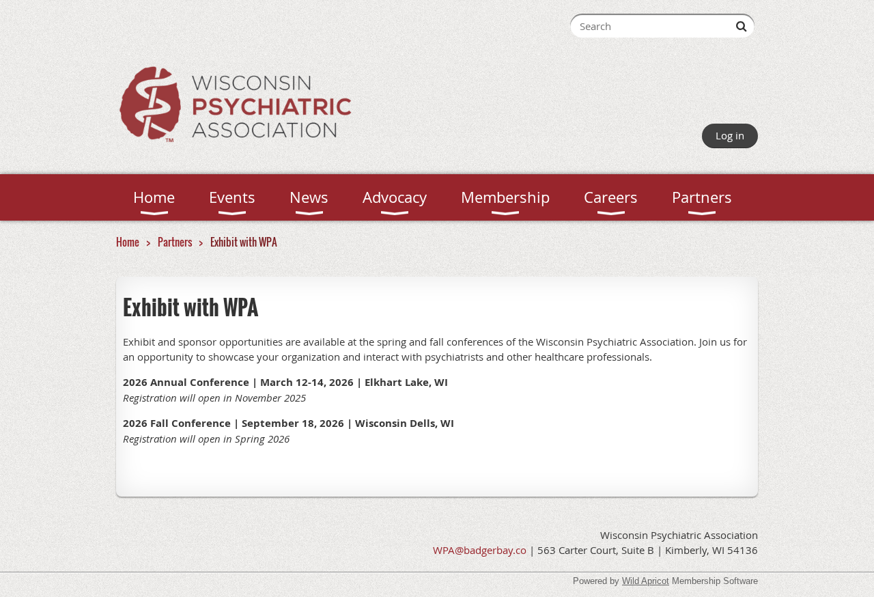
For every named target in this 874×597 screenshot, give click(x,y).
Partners (175, 241)
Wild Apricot (645, 581)
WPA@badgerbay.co (479, 550)
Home (127, 241)
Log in (730, 135)
